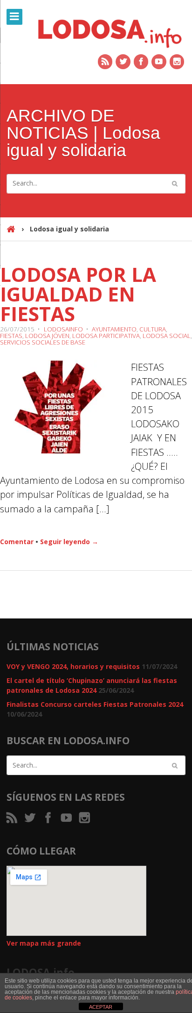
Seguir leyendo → (69, 541)
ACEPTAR (100, 1007)
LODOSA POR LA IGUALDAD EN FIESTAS (78, 294)
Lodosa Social (167, 335)
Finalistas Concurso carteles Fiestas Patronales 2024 (95, 704)
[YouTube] (159, 61)
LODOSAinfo (63, 329)
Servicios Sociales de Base (42, 342)
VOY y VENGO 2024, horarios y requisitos (73, 666)
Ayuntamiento (114, 329)
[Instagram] (177, 61)
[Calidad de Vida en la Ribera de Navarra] (109, 32)
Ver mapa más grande (44, 943)
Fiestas (11, 335)
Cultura (152, 329)
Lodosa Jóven (47, 335)
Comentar (17, 541)
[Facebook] (142, 61)
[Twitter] (123, 61)
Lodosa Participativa (106, 335)
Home (11, 233)
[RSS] (106, 61)
